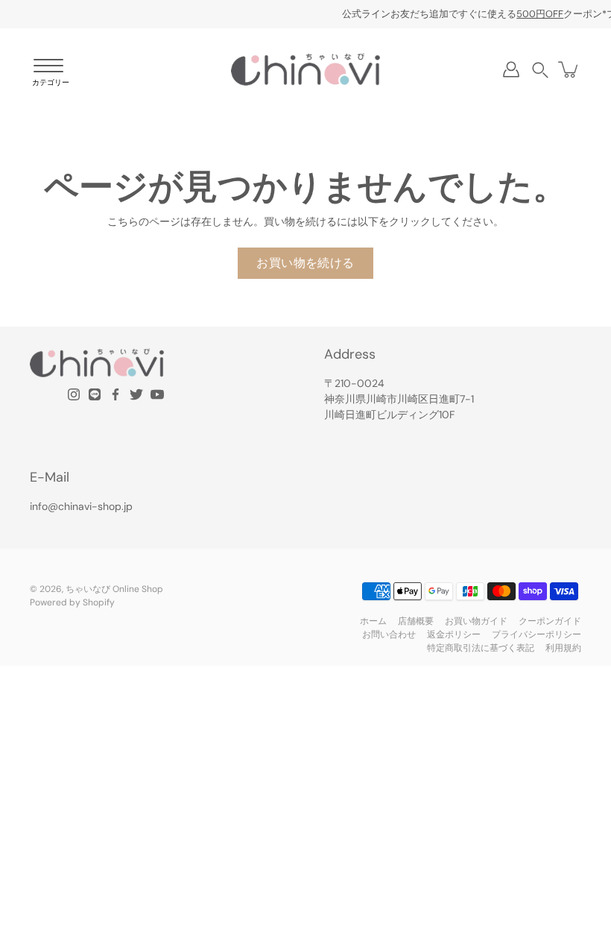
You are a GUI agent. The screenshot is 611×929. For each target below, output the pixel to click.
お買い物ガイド (476, 621)
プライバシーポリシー (536, 634)
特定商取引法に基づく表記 (480, 648)
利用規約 (563, 648)
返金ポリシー (454, 634)
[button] (540, 69)
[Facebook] (115, 394)
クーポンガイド (550, 621)
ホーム (373, 621)
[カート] (569, 69)
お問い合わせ (389, 634)
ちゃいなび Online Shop (114, 589)
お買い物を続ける (305, 262)
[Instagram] (73, 394)
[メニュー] (48, 73)
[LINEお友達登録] (94, 394)
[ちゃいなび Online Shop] (305, 69)
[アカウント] (511, 69)
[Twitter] (136, 394)
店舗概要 (416, 621)
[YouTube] (157, 394)
